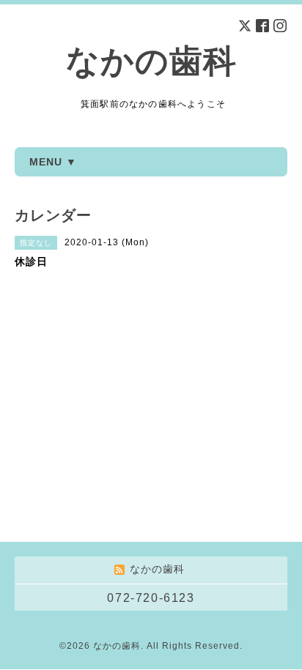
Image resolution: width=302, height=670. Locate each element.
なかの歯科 (151, 61)
